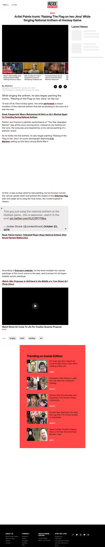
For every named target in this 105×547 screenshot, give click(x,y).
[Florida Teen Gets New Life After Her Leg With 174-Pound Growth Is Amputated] (52, 417)
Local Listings (42, 538)
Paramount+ (59, 537)
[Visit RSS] (88, 535)
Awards (8, 541)
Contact (8, 543)
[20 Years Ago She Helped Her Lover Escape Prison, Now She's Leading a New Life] (52, 366)
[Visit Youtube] (84, 535)
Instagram (25, 541)
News (5, 5)
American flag (61, 195)
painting (32, 338)
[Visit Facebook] (73, 535)
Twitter (24, 539)
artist (22, 338)
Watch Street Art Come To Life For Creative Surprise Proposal (32, 326)
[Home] (52, 4)
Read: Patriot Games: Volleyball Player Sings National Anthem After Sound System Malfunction (34, 236)
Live (15, 5)
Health (52, 389)
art (41, 338)
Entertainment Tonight (62, 541)
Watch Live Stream (44, 540)
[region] (35, 306)
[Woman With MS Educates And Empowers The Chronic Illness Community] (52, 400)
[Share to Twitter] (60, 87)
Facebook (25, 537)
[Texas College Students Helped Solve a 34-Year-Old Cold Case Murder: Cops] (52, 434)
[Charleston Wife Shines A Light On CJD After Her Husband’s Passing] (52, 383)
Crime (51, 372)
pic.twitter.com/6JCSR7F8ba (28, 218)
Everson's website (24, 270)
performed (49, 103)
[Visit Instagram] (80, 535)
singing (12, 338)
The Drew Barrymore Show (61, 544)
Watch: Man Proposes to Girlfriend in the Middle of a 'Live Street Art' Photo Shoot (35, 283)
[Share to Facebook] (55, 87)
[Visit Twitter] (77, 535)
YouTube (24, 543)
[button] (35, 306)
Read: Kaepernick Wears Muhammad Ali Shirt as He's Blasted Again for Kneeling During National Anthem (34, 116)
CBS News (58, 539)
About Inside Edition (12, 537)
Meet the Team (10, 539)
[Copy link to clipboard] (65, 87)
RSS (23, 545)
